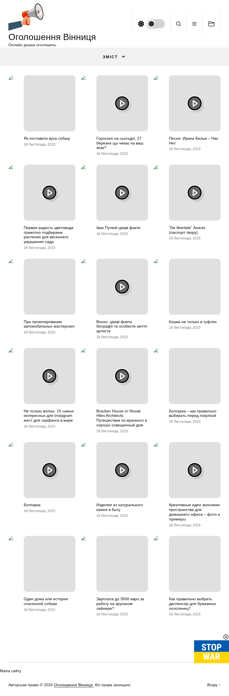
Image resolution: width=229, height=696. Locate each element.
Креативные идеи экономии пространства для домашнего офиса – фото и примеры (194, 512)
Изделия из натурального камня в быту (119, 507)
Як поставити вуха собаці (47, 138)
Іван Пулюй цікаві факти (118, 227)
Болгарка (32, 505)
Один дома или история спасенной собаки (46, 601)
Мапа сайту (10, 671)
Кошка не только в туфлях (193, 321)
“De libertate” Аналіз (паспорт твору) (187, 230)
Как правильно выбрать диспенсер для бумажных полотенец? (192, 604)
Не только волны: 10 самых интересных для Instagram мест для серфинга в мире (49, 416)
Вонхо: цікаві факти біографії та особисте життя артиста (121, 326)
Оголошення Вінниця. (74, 685)
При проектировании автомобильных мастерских (49, 324)
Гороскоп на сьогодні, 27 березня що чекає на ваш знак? (119, 143)
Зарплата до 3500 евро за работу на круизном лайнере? (120, 604)
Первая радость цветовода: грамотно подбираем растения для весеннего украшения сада (49, 234)
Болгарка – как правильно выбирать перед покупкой (192, 413)
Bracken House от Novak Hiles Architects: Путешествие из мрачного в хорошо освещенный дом (121, 418)
